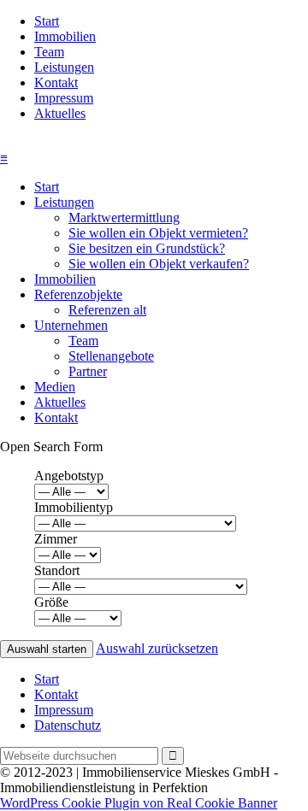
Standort (57, 570)
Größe (51, 602)
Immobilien (65, 36)
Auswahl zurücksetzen (157, 648)
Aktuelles (60, 113)
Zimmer (55, 539)
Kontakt (56, 82)
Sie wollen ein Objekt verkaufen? (158, 263)
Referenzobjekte (78, 294)
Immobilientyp (73, 507)
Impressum (63, 98)
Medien (54, 386)
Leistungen (64, 67)
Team (49, 51)
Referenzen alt (107, 310)
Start (46, 21)
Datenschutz (67, 725)
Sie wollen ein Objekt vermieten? (158, 233)
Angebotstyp (69, 475)
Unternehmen (71, 325)
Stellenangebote (111, 356)
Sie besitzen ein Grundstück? (146, 248)
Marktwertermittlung (124, 217)
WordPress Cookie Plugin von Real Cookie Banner (138, 803)
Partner (87, 371)
